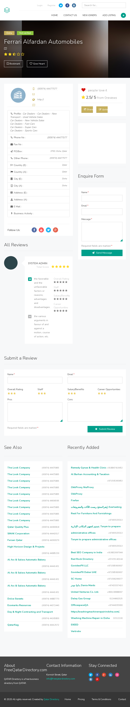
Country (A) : (40, 172)
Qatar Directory (51, 699)
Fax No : (18, 144)
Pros (9, 399)
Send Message (104, 252)
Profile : (33, 122)
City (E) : (40, 178)
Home (68, 699)
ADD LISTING (109, 15)
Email (84, 205)
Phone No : (40, 137)
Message (86, 219)
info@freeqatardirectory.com (60, 678)
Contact (122, 699)
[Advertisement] (102, 143)
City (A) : (40, 185)
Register (51, 5)
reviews (111, 98)
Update (105, 109)
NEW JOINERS (90, 15)
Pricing (81, 699)
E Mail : (17, 206)
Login (39, 5)
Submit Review (107, 429)
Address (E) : (20, 192)
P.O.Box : (40, 151)
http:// (40, 99)
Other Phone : (40, 158)
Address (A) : (20, 199)
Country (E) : (40, 165)
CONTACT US (70, 15)
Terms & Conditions (101, 699)
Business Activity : (23, 213)
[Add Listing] (123, 15)
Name (85, 192)
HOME (54, 15)
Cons (70, 399)
